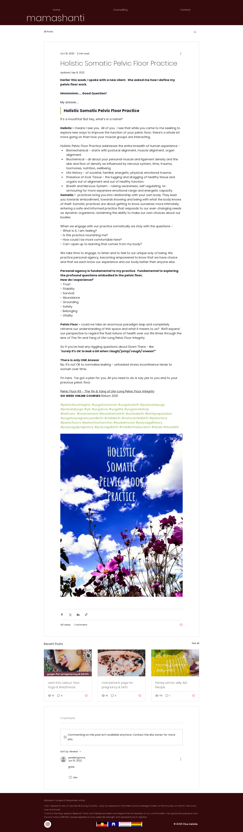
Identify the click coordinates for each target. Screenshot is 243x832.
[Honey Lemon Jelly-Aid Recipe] (175, 663)
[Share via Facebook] (61, 614)
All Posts (48, 31)
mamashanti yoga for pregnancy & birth (117, 685)
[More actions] (181, 54)
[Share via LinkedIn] (78, 614)
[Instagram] (47, 824)
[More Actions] (181, 759)
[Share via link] (86, 614)
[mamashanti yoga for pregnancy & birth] (121, 663)
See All (195, 643)
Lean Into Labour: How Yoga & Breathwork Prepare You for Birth (64, 685)
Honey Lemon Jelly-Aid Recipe (171, 685)
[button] (195, 31)
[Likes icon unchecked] (70, 777)
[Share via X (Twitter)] (70, 614)
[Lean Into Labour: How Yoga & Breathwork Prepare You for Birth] (68, 663)
